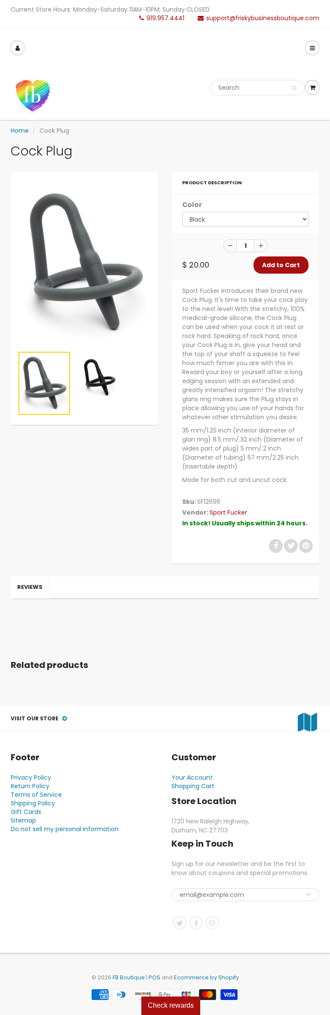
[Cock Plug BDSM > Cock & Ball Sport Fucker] (84, 263)
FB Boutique (129, 977)
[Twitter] (179, 922)
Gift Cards (26, 812)
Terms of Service (36, 794)
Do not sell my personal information (65, 829)
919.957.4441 (165, 18)
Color (192, 204)
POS (154, 977)
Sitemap (23, 820)
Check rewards (171, 1005)
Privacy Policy (31, 777)
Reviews (30, 587)
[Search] (294, 88)
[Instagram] (212, 922)
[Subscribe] (309, 894)
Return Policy (30, 786)
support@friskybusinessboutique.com (262, 18)
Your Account (192, 777)
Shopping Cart (192, 786)
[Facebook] (195, 922)
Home (20, 130)
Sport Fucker (228, 512)
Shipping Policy (33, 803)
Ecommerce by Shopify (206, 977)
